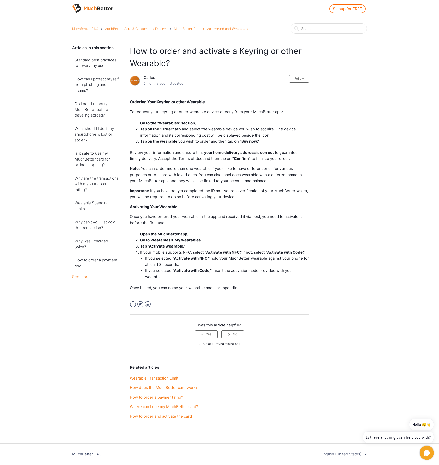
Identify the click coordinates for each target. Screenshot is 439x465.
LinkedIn (148, 304)
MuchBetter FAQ (85, 29)
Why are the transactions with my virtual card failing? (97, 184)
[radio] (206, 334)
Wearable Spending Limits (92, 205)
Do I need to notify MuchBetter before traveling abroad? (91, 109)
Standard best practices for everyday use (95, 62)
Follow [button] (299, 78)
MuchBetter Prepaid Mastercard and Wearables (211, 29)
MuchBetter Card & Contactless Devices (136, 29)
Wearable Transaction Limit (154, 378)
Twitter (140, 304)
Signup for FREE (347, 8)
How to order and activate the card (161, 416)
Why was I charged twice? (91, 244)
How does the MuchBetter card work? (164, 387)
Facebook (133, 304)
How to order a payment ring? (96, 263)
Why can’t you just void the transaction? (95, 225)
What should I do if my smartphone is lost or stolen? (94, 134)
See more (81, 276)
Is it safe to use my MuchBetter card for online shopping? (92, 159)
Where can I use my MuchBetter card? (164, 406)
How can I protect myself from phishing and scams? (97, 85)
